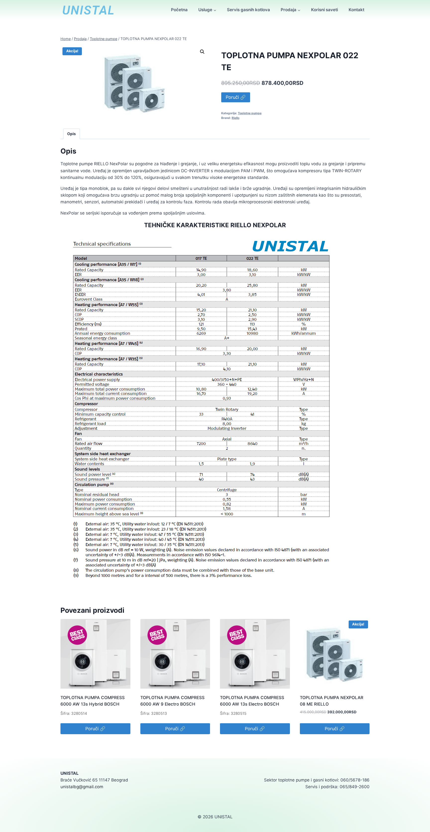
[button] (202, 51)
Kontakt (356, 9)
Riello (235, 118)
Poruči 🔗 (236, 97)
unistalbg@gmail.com (81, 786)
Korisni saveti (324, 9)
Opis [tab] (71, 133)
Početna (179, 9)
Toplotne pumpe (250, 113)
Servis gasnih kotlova (248, 9)
